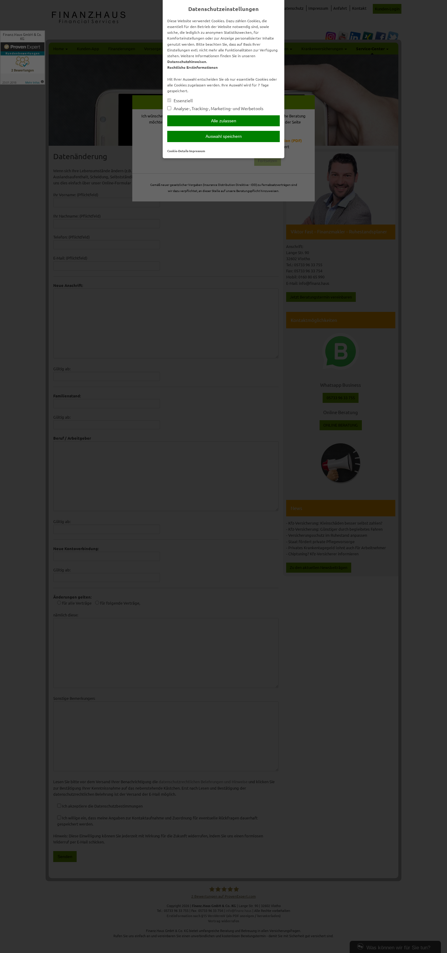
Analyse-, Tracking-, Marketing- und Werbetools (218, 108)
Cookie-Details (178, 150)
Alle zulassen (223, 120)
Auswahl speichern (224, 136)
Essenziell (183, 100)
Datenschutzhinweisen (186, 61)
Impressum (197, 150)
